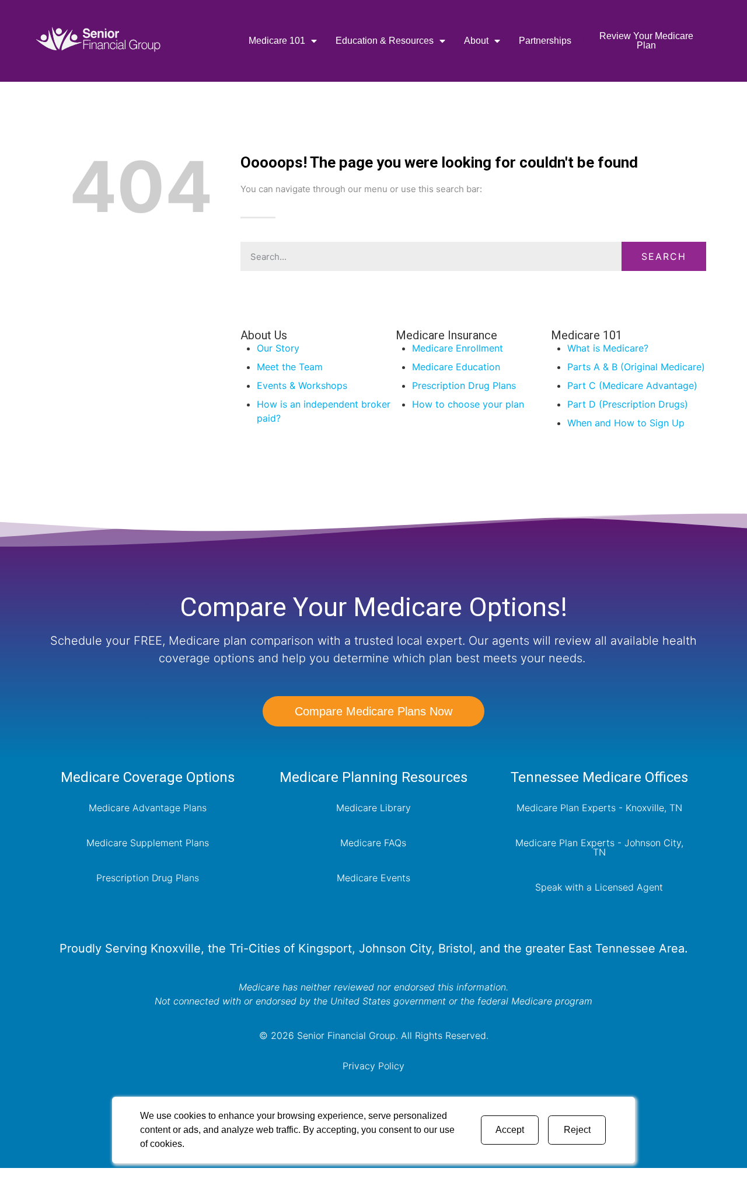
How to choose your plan (468, 404)
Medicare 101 (277, 41)
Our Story (278, 348)
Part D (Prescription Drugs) (627, 404)
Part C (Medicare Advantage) (632, 385)
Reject (577, 1130)
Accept (509, 1130)
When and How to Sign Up (626, 423)
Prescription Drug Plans (464, 385)
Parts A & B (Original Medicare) (636, 367)
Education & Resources (385, 41)
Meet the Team (290, 367)
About (476, 41)
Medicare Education (456, 367)
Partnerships (545, 41)
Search (663, 256)
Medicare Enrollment (457, 348)
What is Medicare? (607, 348)
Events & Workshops (302, 385)
